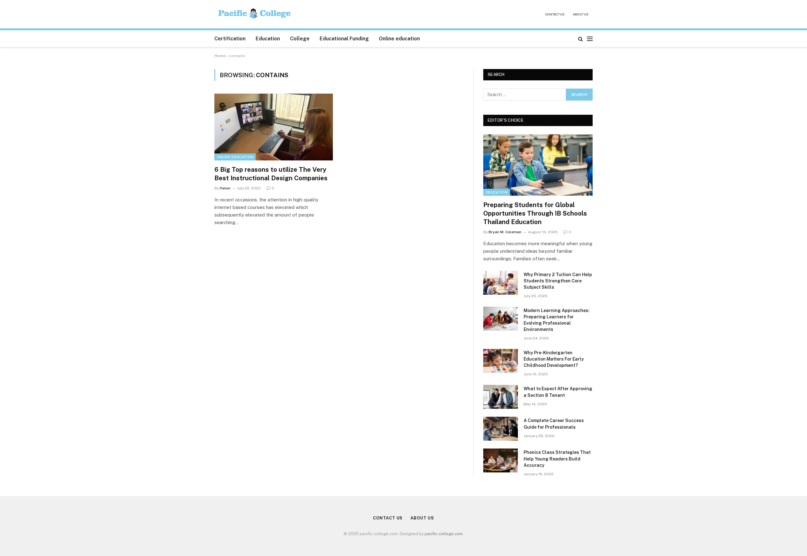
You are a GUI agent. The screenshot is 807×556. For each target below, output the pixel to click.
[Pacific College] (254, 14)
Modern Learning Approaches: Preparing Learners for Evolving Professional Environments (556, 320)
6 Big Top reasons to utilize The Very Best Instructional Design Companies (271, 174)
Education (268, 39)
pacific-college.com (444, 533)
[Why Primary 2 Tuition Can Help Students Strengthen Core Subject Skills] (500, 283)
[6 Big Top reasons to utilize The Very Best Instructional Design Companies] (273, 127)
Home (219, 56)
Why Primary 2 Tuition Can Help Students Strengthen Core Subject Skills (558, 281)
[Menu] (590, 39)
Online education (399, 39)
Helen (225, 188)
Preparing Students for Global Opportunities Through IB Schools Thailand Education (535, 213)
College (300, 39)
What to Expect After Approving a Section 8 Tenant (558, 391)
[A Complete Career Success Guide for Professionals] (500, 429)
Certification (230, 39)
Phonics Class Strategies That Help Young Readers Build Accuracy (557, 458)
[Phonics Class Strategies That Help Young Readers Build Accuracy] (500, 460)
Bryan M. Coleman (505, 232)
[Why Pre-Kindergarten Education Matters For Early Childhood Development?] (500, 361)
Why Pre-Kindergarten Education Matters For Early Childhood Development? (554, 359)
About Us (581, 14)
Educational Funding (344, 39)
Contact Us (555, 14)
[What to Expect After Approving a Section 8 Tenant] (500, 397)
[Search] (580, 39)
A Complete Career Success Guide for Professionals (554, 423)
